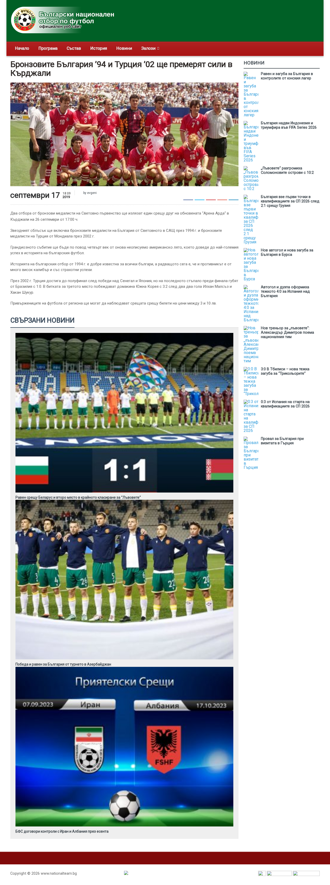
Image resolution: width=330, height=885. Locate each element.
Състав (74, 48)
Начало (22, 48)
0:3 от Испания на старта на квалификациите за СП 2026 (285, 404)
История (98, 48)
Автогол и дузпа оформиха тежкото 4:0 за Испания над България (285, 291)
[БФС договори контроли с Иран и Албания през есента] (124, 668)
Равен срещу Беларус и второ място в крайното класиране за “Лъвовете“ (78, 497)
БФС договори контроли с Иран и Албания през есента (62, 831)
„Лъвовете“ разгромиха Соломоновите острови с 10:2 (287, 170)
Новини (124, 48)
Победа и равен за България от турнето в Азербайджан (63, 664)
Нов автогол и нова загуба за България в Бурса (287, 252)
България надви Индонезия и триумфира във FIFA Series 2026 (289, 125)
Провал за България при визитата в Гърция (282, 441)
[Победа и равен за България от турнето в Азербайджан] (124, 501)
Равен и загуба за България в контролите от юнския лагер (287, 76)
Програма (47, 48)
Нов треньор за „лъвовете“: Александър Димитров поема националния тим (287, 332)
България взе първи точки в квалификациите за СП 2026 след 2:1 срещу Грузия (290, 201)
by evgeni (89, 193)
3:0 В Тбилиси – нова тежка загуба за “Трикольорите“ (285, 371)
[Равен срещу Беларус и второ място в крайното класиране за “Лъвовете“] (124, 335)
